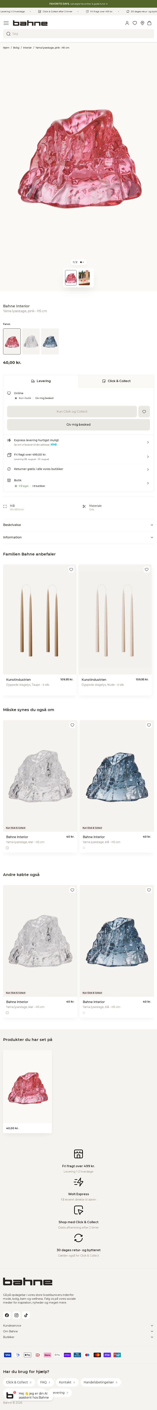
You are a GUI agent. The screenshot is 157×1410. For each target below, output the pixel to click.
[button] (78, 443)
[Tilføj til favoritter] (144, 411)
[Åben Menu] (6, 23)
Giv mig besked (44, 398)
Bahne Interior (16, 306)
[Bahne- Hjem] (67, 23)
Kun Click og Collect (71, 411)
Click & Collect (119, 381)
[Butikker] (142, 23)
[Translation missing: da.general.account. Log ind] (127, 23)
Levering (44, 381)
